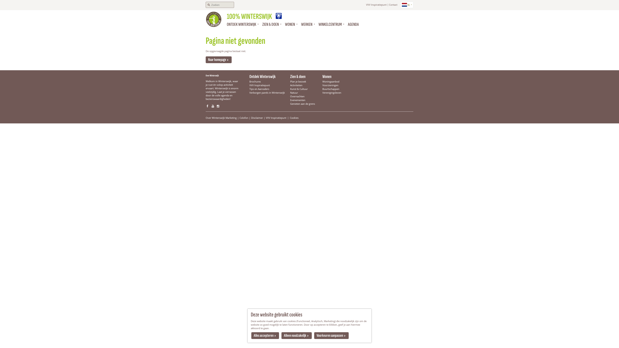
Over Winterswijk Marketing (221, 117)
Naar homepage (217, 59)
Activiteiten (296, 85)
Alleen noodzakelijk (295, 335)
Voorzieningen (330, 85)
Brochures (255, 81)
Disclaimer (257, 117)
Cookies (294, 117)
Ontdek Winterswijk (262, 76)
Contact (393, 4)
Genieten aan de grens (302, 103)
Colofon (244, 117)
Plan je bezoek (298, 81)
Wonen (326, 76)
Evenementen (297, 100)
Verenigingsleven (331, 92)
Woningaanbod (330, 81)
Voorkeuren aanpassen (330, 335)
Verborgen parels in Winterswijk (267, 92)
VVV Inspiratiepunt (376, 4)
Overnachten (297, 96)
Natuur (294, 92)
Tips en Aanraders (259, 89)
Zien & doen (297, 76)
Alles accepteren (264, 335)
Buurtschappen (330, 89)
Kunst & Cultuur (299, 89)
